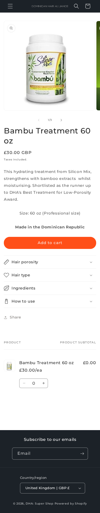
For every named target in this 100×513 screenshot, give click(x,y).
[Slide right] (61, 120)
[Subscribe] (82, 454)
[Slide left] (38, 120)
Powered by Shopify (71, 503)
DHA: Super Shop (40, 503)
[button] (10, 6)
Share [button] (15, 317)
